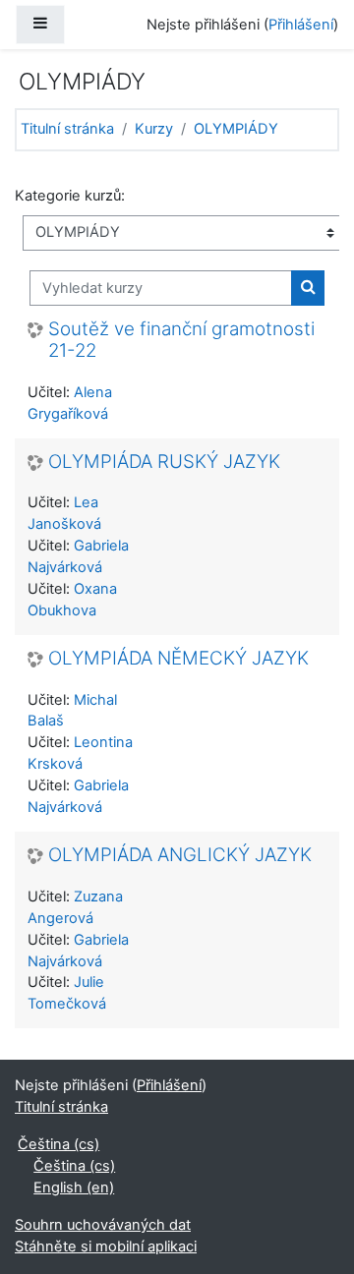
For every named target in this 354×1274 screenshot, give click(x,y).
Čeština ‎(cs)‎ (58, 1144)
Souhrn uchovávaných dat (103, 1225)
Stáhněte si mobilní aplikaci (106, 1246)
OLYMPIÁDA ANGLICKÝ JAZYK (180, 855)
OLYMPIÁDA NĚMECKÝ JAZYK (178, 658)
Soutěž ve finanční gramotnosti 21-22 (181, 340)
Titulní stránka (67, 129)
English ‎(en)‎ (73, 1187)
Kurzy (154, 129)
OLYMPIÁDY (236, 129)
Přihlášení (300, 24)
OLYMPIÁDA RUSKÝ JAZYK (164, 462)
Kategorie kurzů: (70, 195)
